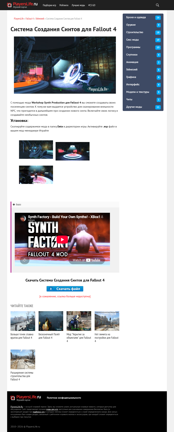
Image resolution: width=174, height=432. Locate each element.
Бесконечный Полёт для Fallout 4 (49, 336)
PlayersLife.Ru (17, 407)
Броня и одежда (142, 17)
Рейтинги (63, 5)
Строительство (142, 32)
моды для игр (52, 409)
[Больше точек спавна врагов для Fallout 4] (23, 321)
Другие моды (142, 107)
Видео (18, 204)
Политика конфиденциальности (64, 398)
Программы (142, 47)
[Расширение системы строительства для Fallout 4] (23, 359)
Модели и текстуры (142, 92)
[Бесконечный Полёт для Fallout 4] (51, 321)
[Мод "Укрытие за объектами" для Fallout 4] (79, 321)
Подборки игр (49, 5)
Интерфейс (142, 84)
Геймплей (142, 69)
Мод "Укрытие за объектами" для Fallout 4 (79, 337)
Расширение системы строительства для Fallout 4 (22, 376)
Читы (142, 99)
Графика (142, 77)
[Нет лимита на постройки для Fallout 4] (107, 321)
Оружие (142, 25)
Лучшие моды (78, 5)
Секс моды (142, 40)
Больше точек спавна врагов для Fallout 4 (22, 336)
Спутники (142, 55)
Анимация (142, 62)
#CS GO (91, 5)
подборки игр (39, 412)
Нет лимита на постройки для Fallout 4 (106, 337)
